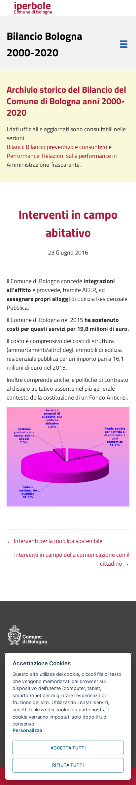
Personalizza (27, 730)
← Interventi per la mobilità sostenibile (54, 540)
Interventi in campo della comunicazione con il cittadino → (71, 559)
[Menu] (124, 44)
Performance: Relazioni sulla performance (59, 155)
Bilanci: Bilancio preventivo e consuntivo (58, 146)
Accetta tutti (68, 747)
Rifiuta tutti (68, 765)
